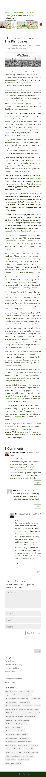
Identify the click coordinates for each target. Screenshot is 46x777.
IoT (40, 160)
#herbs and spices (23, 720)
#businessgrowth (10, 698)
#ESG (7, 713)
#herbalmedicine (30, 716)
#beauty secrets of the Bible (22, 695)
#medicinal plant (24, 738)
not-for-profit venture (31, 339)
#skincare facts (10, 752)
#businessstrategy (10, 702)
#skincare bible (28, 749)
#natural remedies (24, 745)
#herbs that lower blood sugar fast (15, 724)
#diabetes (37, 706)
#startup (19, 752)
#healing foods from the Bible (14, 716)
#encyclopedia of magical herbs (28, 709)
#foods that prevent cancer (19, 713)
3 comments (21, 48)
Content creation (17, 13)
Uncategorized (10, 682)
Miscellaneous (10, 671)
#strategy (35, 752)
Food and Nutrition (12, 668)
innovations (16, 417)
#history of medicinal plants (13, 727)
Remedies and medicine (13, 679)
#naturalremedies (10, 745)
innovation (9, 249)
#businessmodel (35, 698)
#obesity (8, 749)
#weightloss (29, 756)
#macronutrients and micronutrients (16, 734)
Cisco (19, 399)
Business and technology (14, 664)
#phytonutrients (17, 749)
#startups (27, 752)
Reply (38, 482)
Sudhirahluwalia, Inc (14, 45)
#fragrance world (34, 713)
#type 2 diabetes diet (17, 756)
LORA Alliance (13, 396)
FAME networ (24, 277)
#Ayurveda (8, 695)
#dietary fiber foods (11, 709)
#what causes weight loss (13, 763)
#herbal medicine (10, 720)
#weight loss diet (10, 760)
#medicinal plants (10, 742)
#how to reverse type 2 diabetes (15, 731)
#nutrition (35, 745)
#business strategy (24, 702)
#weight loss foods (23, 760)
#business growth (23, 698)
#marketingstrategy (11, 738)
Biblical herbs (10, 661)
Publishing (8, 675)
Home (7, 13)
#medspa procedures (24, 742)
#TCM (7, 756)
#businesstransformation (13, 706)
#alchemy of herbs (11, 691)
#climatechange (27, 706)
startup (12, 116)
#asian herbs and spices (26, 691)
